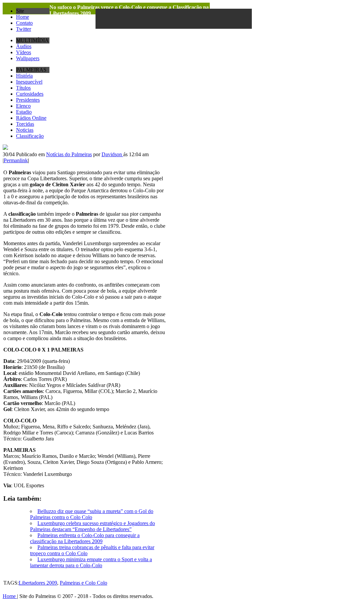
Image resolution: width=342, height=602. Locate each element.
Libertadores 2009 (38, 583)
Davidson (112, 154)
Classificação (30, 136)
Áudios (23, 46)
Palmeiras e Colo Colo (83, 583)
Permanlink (16, 160)
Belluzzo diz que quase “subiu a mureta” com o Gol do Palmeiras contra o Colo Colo (91, 514)
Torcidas (25, 124)
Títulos (23, 88)
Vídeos (23, 52)
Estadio (24, 112)
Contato (24, 23)
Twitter (23, 29)
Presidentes (28, 100)
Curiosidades (29, 94)
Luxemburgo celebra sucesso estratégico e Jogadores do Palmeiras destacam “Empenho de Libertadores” (92, 526)
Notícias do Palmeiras (69, 154)
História (24, 76)
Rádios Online (31, 118)
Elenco (23, 106)
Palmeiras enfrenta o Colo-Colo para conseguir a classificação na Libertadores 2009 (85, 538)
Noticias (24, 130)
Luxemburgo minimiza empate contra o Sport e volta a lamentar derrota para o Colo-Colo (91, 562)
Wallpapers (27, 58)
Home (22, 17)
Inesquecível (29, 82)
